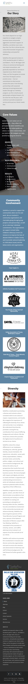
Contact (5, 613)
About (5, 601)
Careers (5, 610)
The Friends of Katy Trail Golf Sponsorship (14, 310)
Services (5, 619)
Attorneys (5, 604)
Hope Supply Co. (14, 268)
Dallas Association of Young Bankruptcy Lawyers (14, 332)
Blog (4, 607)
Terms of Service (7, 680)
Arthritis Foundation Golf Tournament (14, 289)
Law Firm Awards (7, 593)
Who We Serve (6, 622)
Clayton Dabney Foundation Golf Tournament (14, 377)
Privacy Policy (20, 678)
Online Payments (7, 616)
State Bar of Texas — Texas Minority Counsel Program (14, 355)
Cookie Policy (13, 680)
